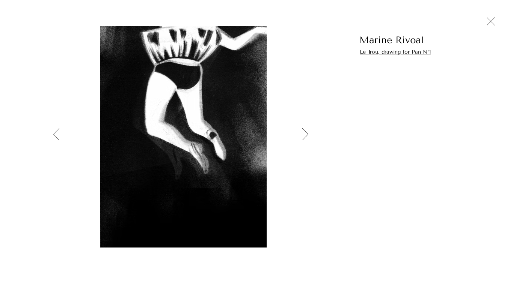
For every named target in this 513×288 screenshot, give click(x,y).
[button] (414, 39)
